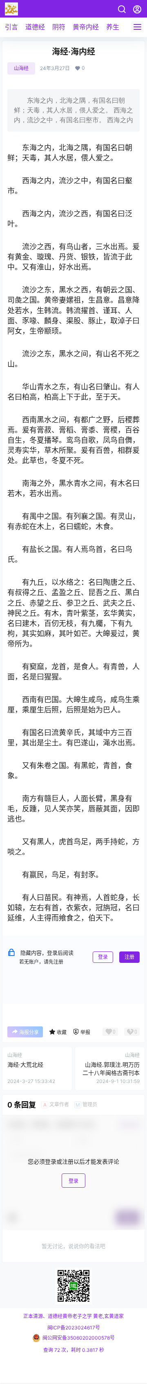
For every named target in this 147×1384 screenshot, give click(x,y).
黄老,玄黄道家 (108, 1316)
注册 (129, 957)
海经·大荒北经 (25, 1064)
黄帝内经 (86, 27)
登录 (103, 957)
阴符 (58, 27)
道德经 (35, 27)
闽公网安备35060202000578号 (78, 1338)
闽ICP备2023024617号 (73, 1328)
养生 (112, 27)
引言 (11, 27)
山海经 (21, 68)
